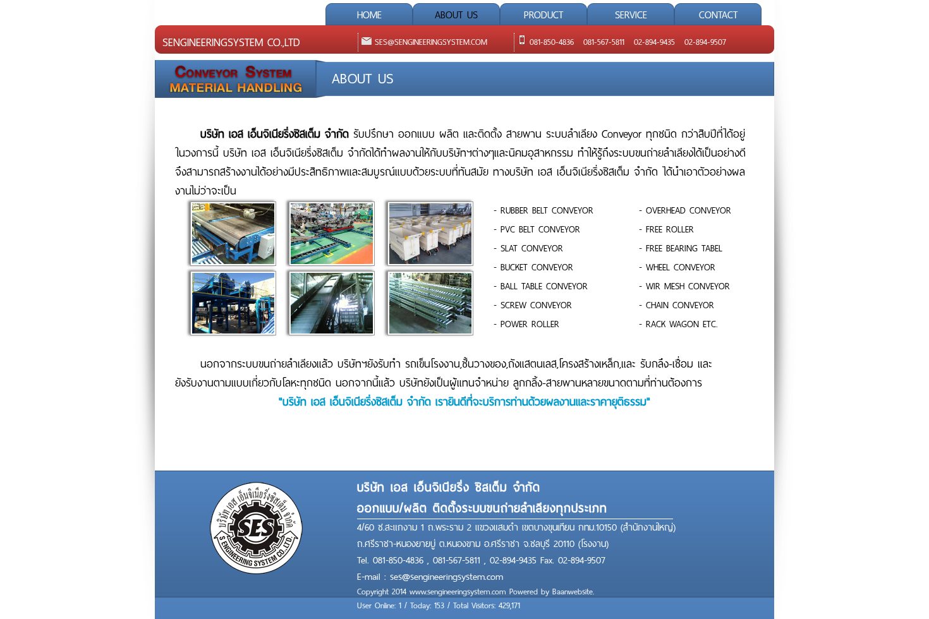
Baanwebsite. (573, 592)
